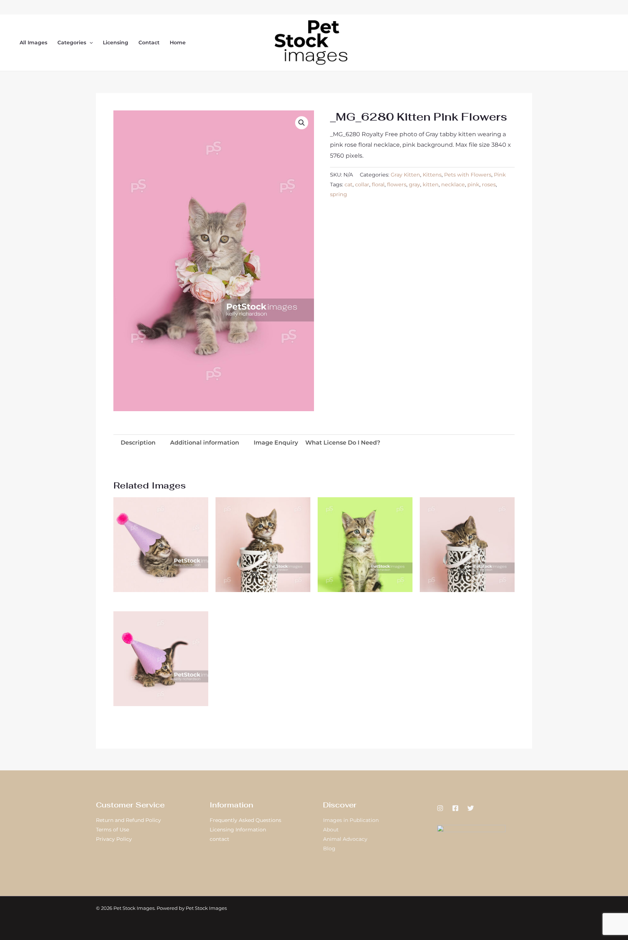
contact (219, 839)
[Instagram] (440, 808)
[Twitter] (470, 808)
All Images (33, 42)
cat (349, 184)
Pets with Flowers (467, 174)
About (331, 829)
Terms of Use (112, 829)
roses (489, 184)
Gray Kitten (405, 174)
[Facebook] (455, 808)
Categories (71, 42)
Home (178, 42)
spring (338, 194)
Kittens (432, 174)
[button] (89, 42)
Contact (149, 42)
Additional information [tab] (204, 442)
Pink (500, 174)
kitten (431, 184)
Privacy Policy (114, 839)
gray (414, 184)
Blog (329, 848)
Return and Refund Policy (128, 820)
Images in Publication (351, 820)
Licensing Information (238, 829)
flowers (396, 184)
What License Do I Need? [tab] (342, 442)
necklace (453, 184)
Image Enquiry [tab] (276, 442)
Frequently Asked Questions (245, 820)
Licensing (115, 42)
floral (378, 184)
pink (473, 184)
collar (362, 184)
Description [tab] (138, 442)
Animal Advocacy (345, 839)
